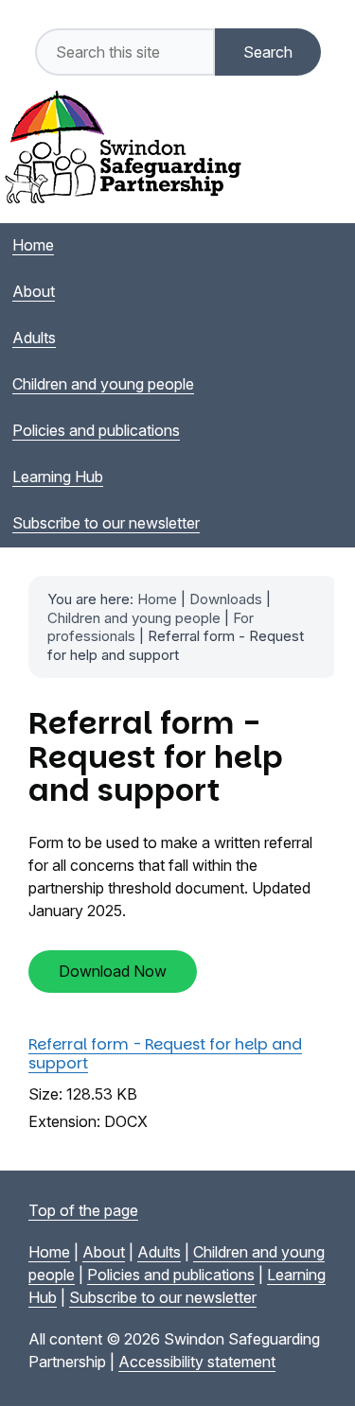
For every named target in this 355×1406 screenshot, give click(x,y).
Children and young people (134, 618)
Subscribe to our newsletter (163, 1297)
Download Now (113, 971)
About (103, 1251)
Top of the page (83, 1210)
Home (157, 599)
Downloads (225, 599)
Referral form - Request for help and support (165, 1053)
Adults (159, 1251)
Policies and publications (171, 1274)
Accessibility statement (196, 1361)
